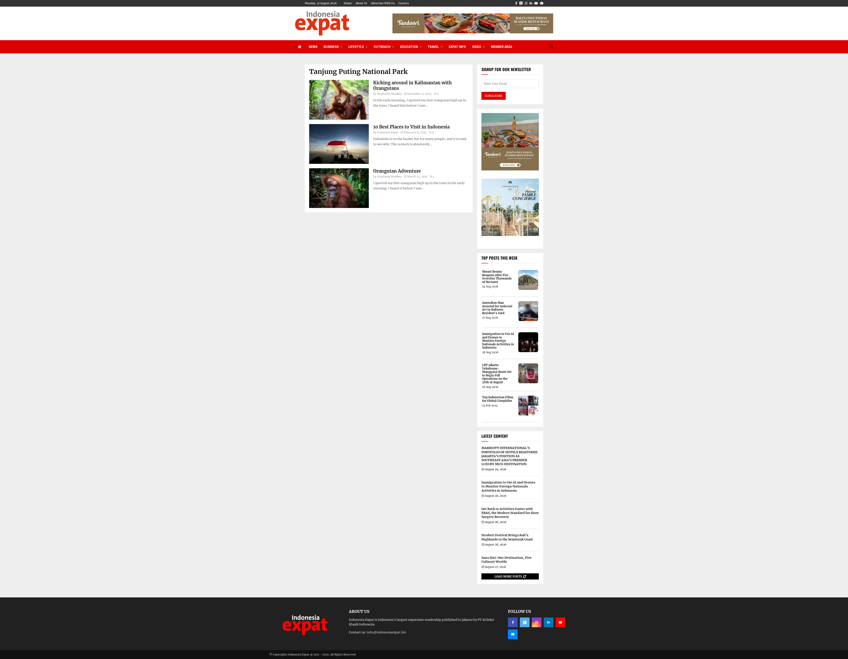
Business (331, 47)
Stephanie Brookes (389, 93)
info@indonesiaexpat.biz (386, 632)
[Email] (513, 634)
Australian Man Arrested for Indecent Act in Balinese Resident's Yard (497, 308)
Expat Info (457, 47)
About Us (361, 3)
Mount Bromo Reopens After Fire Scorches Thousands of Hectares (497, 277)
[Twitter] (525, 622)
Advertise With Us (383, 3)
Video (476, 47)
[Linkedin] (548, 622)
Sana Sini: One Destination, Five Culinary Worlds (506, 560)
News (313, 47)
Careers (403, 3)
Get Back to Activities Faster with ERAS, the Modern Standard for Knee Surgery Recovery (510, 513)
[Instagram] (536, 622)
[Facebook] (513, 622)
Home (348, 3)
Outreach (382, 47)
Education (409, 47)
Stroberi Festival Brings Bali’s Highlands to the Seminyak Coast (507, 537)
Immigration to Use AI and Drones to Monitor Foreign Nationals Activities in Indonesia (498, 340)
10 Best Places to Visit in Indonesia (411, 127)
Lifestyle (356, 47)
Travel (433, 47)
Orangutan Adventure (397, 171)
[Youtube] (560, 622)
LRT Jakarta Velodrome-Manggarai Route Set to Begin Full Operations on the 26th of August (496, 373)
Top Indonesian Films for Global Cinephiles (497, 399)
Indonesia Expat (387, 132)
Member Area (501, 47)
